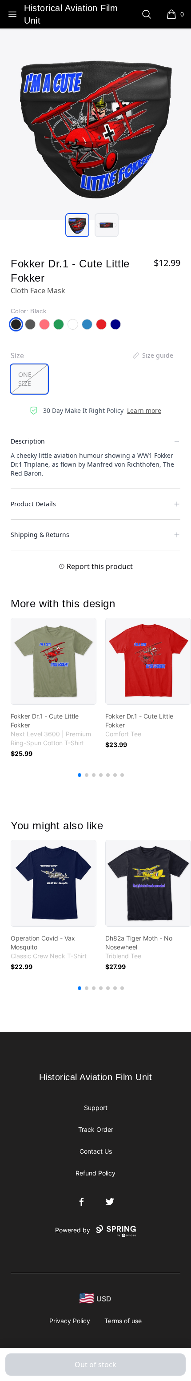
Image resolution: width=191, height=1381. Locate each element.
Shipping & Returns (40, 534)
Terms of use (123, 1320)
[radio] (29, 379)
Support (95, 1107)
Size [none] (17, 355)
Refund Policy (95, 1173)
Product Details (33, 504)
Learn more (144, 410)
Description (28, 441)
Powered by (72, 1230)
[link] (53, 661)
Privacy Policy (69, 1320)
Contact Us (96, 1151)
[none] (152, 355)
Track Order (95, 1129)
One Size (25, 379)
